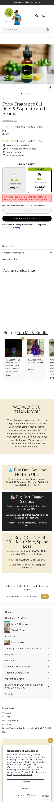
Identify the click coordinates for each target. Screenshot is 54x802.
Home (5, 732)
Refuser (25, 788)
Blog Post (6, 724)
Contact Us (7, 713)
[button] (14, 182)
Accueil (5, 98)
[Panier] (43, 16)
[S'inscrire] (45, 596)
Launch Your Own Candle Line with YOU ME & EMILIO (26, 728)
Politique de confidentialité (20, 774)
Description (8, 246)
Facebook (6, 717)
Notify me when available (27, 218)
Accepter (25, 782)
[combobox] (27, 30)
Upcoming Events (10, 720)
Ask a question (9, 259)
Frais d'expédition (9, 205)
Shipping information (13, 252)
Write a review (35, 126)
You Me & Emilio (9, 120)
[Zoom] (49, 87)
